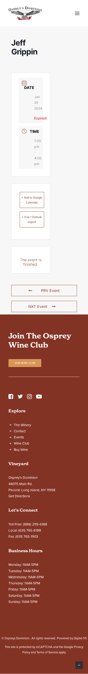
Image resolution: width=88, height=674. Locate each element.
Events (19, 437)
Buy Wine (21, 450)
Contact (20, 431)
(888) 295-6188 (35, 524)
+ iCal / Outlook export (32, 219)
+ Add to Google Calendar (31, 200)
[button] (77, 13)
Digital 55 (80, 638)
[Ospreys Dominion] (25, 13)
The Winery (22, 425)
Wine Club (21, 443)
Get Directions (19, 496)
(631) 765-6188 (29, 530)
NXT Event (37, 306)
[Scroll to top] (79, 665)
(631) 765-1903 (26, 536)
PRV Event (50, 290)
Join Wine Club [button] (25, 363)
